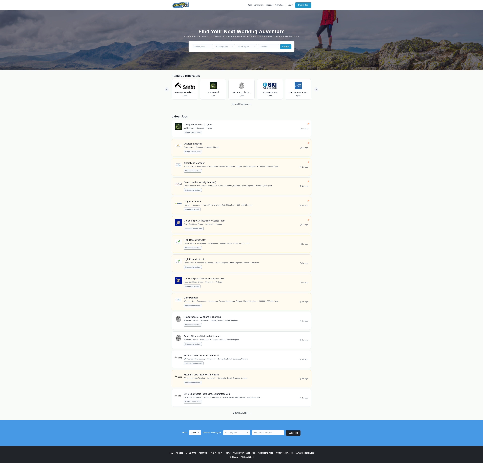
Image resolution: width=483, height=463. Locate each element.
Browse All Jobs (240, 413)
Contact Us (191, 453)
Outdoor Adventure (192, 171)
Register (269, 5)
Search (285, 47)
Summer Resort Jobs (193, 229)
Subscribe (293, 433)
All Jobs (179, 453)
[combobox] (224, 46)
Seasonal (200, 128)
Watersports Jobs (192, 209)
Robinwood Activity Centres (195, 186)
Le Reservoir (189, 128)
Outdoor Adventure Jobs (244, 453)
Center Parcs (189, 243)
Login (290, 5)
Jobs (250, 5)
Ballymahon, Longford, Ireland (220, 243)
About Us (203, 453)
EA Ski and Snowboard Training (196, 397)
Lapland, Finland (212, 147)
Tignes (209, 128)
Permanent (201, 166)
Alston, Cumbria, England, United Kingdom (237, 186)
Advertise (279, 5)
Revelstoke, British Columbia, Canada (232, 359)
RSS (171, 453)
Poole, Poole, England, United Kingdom (218, 205)
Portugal (218, 224)
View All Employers (240, 104)
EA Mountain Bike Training (194, 359)
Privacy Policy (216, 453)
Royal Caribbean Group (193, 224)
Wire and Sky (189, 166)
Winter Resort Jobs (192, 132)
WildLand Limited (191, 320)
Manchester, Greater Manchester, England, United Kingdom (232, 166)
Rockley (187, 205)
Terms (228, 453)
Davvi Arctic (188, 147)
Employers (259, 5)
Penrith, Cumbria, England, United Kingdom (224, 263)
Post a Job (303, 5)
